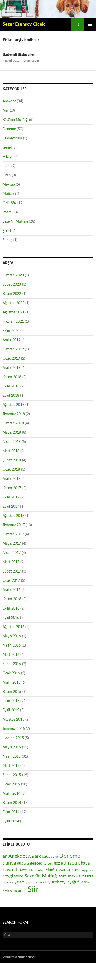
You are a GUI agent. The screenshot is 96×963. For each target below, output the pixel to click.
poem (76, 870)
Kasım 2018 (12, 377)
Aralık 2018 (11, 368)
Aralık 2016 (11, 590)
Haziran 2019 (13, 349)
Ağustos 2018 (13, 405)
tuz (81, 876)
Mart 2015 (11, 766)
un (4, 882)
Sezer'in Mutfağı (15, 221)
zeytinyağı (68, 882)
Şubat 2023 (12, 284)
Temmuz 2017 (14, 525)
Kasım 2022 (12, 294)
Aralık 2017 (11, 479)
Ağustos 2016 (13, 627)
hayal (86, 863)
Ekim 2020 (11, 331)
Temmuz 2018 (14, 414)
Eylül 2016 (11, 618)
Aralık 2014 (11, 793)
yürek (53, 882)
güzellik (75, 863)
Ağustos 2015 (13, 719)
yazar (10, 882)
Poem (7, 212)
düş (20, 863)
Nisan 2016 (12, 645)
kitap (41, 870)
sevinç (19, 876)
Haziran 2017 (13, 534)
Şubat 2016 (12, 664)
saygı (85, 870)
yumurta (41, 882)
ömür (22, 891)
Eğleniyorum (12, 138)
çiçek (6, 890)
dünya (9, 863)
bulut (54, 856)
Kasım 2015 (12, 692)
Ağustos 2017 (13, 516)
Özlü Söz (9, 203)
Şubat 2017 (12, 571)
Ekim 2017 (11, 497)
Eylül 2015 (11, 710)
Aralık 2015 (11, 682)
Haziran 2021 (13, 321)
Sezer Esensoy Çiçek (24, 24)
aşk (38, 856)
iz (36, 870)
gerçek (48, 863)
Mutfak (8, 194)
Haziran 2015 (13, 738)
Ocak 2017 (11, 581)
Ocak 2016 (11, 673)
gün (65, 863)
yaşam (20, 882)
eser (26, 863)
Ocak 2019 (11, 358)
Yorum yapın (30, 60)
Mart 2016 (11, 655)
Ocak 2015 (11, 784)
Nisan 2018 (12, 442)
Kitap (7, 175)
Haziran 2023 (13, 275)
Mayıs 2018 (12, 432)
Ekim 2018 (11, 386)
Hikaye (8, 157)
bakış (46, 856)
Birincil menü (90, 24)
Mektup (9, 184)
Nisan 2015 (12, 756)
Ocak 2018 (11, 469)
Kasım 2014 (12, 803)
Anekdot (9, 101)
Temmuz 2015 (14, 729)
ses (91, 870)
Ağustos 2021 (13, 312)
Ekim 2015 (11, 701)
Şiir (5, 231)
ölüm (13, 890)
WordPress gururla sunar (19, 956)
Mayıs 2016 (12, 636)
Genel (7, 147)
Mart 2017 (11, 562)
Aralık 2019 (11, 340)
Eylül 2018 (11, 395)
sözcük (65, 876)
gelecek (36, 863)
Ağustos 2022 (13, 303)
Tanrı (75, 876)
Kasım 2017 (12, 488)
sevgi (8, 876)
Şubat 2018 (12, 460)
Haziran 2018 (13, 423)
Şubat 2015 (12, 775)
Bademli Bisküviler (19, 55)
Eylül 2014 (11, 821)
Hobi (6, 166)
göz (57, 863)
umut (89, 876)
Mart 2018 (11, 451)
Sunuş (7, 240)
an (5, 856)
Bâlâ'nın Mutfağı (15, 120)
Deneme (9, 129)
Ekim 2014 (11, 812)
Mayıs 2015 (12, 747)
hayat (9, 869)
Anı (5, 110)
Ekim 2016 (11, 608)
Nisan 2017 (12, 553)
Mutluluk (64, 870)
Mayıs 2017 (12, 544)
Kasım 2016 (12, 599)
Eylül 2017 (11, 506)
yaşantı (30, 882)
